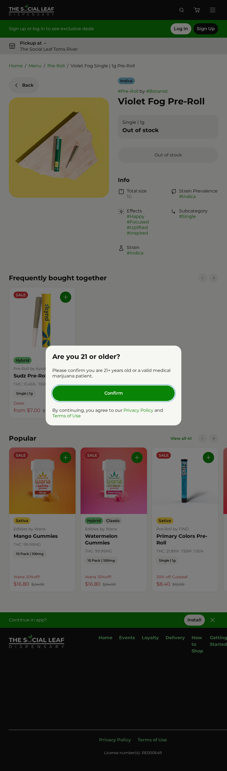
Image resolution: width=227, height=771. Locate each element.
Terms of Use (66, 415)
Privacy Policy (138, 410)
